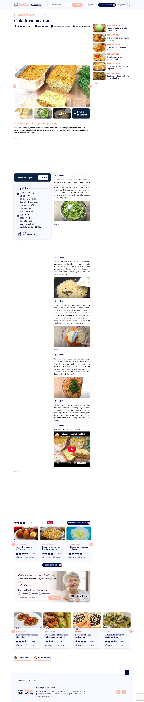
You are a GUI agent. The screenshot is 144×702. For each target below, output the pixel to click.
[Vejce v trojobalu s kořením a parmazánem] (26, 533)
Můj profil (121, 5)
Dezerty (78, 632)
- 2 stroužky (29, 202)
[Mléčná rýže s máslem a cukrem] (78, 533)
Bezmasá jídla (26, 15)
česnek (23, 202)
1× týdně (34, 593)
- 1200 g (27, 193)
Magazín (90, 5)
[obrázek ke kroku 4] (72, 387)
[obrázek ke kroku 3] (72, 336)
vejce (22, 196)
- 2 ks (25, 208)
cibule (22, 199)
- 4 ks (25, 196)
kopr (22, 218)
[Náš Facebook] (124, 692)
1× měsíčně (45, 593)
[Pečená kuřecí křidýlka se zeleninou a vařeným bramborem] (57, 620)
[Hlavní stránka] (28, 4)
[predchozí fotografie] (14, 86)
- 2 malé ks (28, 199)
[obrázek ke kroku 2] (72, 287)
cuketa (23, 193)
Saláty (107, 632)
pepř (22, 224)
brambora (24, 205)
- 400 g (28, 205)
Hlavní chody (21, 632)
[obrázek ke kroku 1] (72, 211)
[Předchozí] (13, 544)
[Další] (91, 544)
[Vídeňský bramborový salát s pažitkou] (117, 620)
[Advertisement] (52, 48)
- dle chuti (26, 221)
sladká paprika (26, 227)
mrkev (23, 208)
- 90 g (26, 211)
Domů (16, 15)
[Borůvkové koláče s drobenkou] (87, 620)
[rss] (118, 692)
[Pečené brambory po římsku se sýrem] (52, 533)
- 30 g (25, 218)
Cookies (32, 681)
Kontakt (21, 681)
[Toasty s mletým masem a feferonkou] (28, 620)
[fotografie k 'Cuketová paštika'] (52, 86)
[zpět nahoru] (127, 672)
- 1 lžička (30, 227)
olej (21, 215)
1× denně (24, 593)
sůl (21, 221)
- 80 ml (25, 215)
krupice (23, 211)
